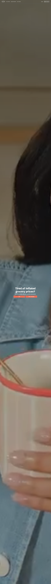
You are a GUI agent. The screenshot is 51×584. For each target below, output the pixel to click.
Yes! (19, 296)
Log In (42, 1)
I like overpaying (31, 296)
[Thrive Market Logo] (3, 1)
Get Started (47, 1)
